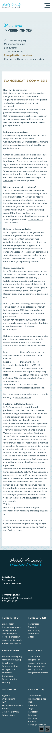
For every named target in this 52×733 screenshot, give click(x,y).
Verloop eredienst (11, 636)
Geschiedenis (34, 695)
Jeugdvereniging (36, 666)
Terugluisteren (9, 630)
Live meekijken (9, 633)
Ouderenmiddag (13, 51)
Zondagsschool (35, 669)
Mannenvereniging (14, 43)
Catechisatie (34, 656)
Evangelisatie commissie (18, 55)
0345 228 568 (10, 601)
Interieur (32, 705)
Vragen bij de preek (12, 639)
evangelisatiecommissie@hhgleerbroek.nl (24, 216)
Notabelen (33, 633)
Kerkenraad (33, 623)
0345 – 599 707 (35, 219)
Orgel (31, 708)
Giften (31, 636)
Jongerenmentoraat (38, 672)
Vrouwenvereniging (15, 40)
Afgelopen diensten (12, 627)
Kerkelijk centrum (37, 724)
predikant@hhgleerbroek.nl (18, 597)
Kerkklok (32, 718)
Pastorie (32, 721)
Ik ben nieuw (8, 714)
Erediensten (8, 623)
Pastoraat (6, 708)
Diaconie (32, 627)
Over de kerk (8, 698)
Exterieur (32, 714)
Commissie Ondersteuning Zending (24, 58)
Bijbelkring (10, 47)
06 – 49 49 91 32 (23, 397)
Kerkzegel (33, 711)
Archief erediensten (12, 643)
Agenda (6, 695)
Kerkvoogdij (34, 630)
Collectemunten (10, 711)
